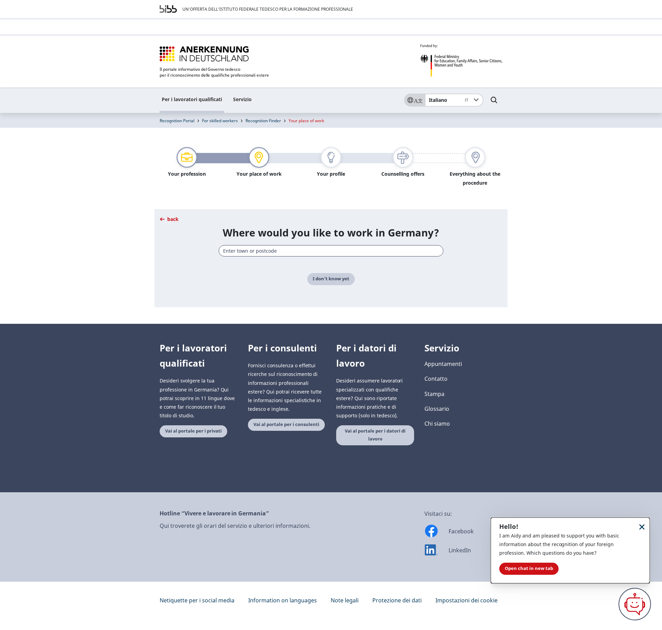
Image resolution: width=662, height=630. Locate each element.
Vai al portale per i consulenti (286, 424)
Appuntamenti (443, 364)
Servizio (242, 99)
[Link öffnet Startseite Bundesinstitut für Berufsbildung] (168, 9)
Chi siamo (437, 423)
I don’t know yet (331, 279)
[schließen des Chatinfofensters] (642, 526)
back (172, 219)
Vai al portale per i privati (193, 431)
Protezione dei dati (397, 600)
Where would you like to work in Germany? (331, 232)
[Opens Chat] (635, 604)
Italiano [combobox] (448, 100)
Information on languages (282, 600)
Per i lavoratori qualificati (192, 99)
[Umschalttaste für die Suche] (494, 103)
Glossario (436, 409)
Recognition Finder (263, 121)
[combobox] (331, 250)
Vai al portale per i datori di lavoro (375, 435)
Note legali (345, 600)
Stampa (434, 394)
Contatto (436, 378)
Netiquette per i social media (197, 600)
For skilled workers (220, 121)
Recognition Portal (177, 121)
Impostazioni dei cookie (466, 600)
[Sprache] (414, 100)
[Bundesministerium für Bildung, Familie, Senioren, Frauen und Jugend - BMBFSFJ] (461, 60)
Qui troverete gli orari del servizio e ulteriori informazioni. (235, 526)
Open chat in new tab (529, 568)
